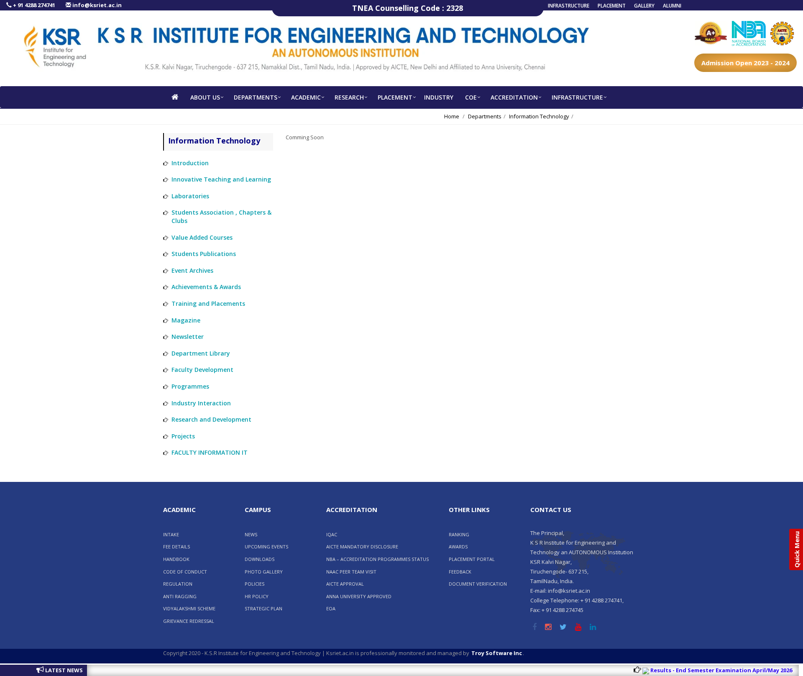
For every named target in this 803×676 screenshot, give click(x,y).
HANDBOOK (176, 559)
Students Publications (203, 254)
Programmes (190, 386)
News (251, 534)
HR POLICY (257, 596)
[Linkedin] (593, 627)
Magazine (185, 320)
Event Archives (192, 270)
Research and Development (211, 419)
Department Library (200, 353)
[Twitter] (563, 627)
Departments (255, 97)
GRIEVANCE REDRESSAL (188, 621)
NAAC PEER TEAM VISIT (351, 571)
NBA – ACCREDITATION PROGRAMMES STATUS (377, 559)
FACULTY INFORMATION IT (209, 452)
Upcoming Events (266, 546)
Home (451, 116)
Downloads (259, 559)
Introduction (190, 163)
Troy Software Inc (496, 653)
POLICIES (254, 584)
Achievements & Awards (206, 287)
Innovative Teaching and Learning (221, 179)
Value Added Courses (202, 237)
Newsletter (187, 337)
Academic (306, 97)
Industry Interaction (201, 403)
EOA (330, 608)
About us (205, 97)
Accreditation (514, 97)
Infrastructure (568, 5)
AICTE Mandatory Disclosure (362, 546)
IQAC (331, 534)
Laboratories (190, 196)
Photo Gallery (264, 571)
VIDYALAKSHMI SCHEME (189, 608)
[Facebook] (534, 627)
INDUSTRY (438, 97)
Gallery (644, 5)
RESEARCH (349, 97)
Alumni (672, 5)
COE (471, 97)
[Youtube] (578, 627)
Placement (612, 5)
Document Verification (478, 584)
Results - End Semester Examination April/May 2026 (706, 670)
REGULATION (177, 584)
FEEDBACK (460, 571)
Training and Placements (208, 303)
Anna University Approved (358, 596)
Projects (183, 436)
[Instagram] (548, 627)
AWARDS (458, 546)
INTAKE (171, 534)
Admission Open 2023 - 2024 (745, 63)
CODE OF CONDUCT (185, 571)
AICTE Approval (345, 584)
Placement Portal (472, 559)
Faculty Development (202, 370)
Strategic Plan (263, 608)
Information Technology (539, 116)
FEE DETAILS (176, 546)
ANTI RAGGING (180, 596)
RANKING (459, 534)
